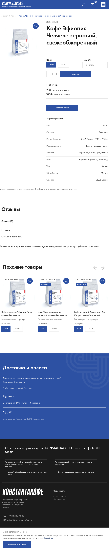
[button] (103, 4)
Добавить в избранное (36, 26)
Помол (86, 60)
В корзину (76, 73)
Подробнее (48, 538)
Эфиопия (52, 22)
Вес (48, 60)
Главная (4, 16)
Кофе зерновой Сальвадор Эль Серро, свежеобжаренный (89, 314)
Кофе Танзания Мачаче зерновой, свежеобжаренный (52, 314)
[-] (48, 74)
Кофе (13, 16)
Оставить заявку (62, 108)
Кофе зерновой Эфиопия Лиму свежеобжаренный (16, 314)
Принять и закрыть (17, 544)
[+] (56, 74)
